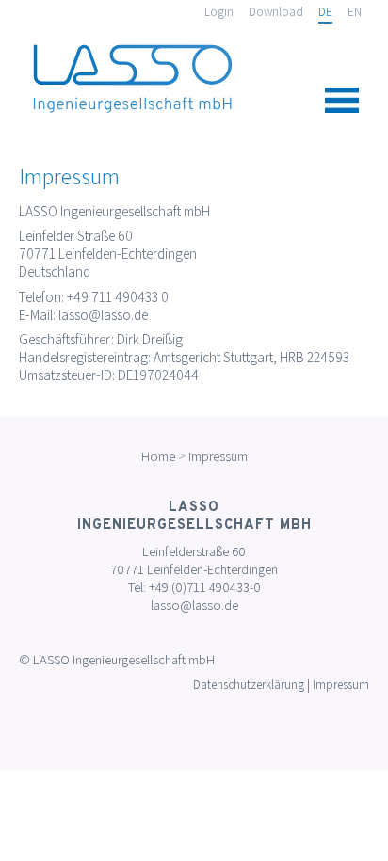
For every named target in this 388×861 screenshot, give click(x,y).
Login (219, 11)
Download (276, 11)
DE (325, 11)
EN (355, 11)
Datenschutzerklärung (248, 685)
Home (158, 456)
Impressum (218, 456)
